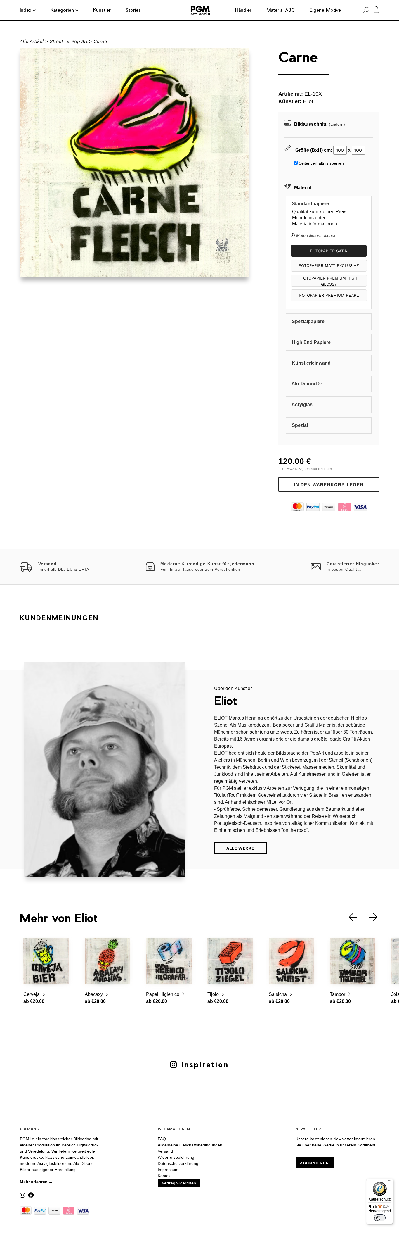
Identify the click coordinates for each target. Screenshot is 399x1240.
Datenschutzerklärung (178, 1163)
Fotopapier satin (329, 251)
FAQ (162, 1138)
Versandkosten (319, 469)
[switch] (380, 1217)
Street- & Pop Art (69, 41)
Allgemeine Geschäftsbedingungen (190, 1145)
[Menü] (389, 1182)
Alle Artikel (32, 41)
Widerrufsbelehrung (176, 1157)
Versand (165, 1151)
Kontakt (165, 1175)
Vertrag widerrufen (179, 1183)
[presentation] (348, 917)
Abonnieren (314, 1163)
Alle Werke (240, 848)
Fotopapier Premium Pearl (329, 295)
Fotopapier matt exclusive (329, 265)
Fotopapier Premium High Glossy (329, 281)
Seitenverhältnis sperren (321, 163)
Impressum (168, 1169)
